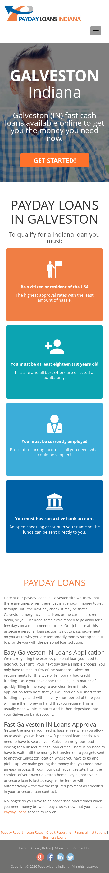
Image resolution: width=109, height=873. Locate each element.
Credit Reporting (58, 832)
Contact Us (81, 848)
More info (62, 848)
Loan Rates (34, 832)
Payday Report (12, 832)
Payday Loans (55, 583)
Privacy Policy (40, 848)
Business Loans (54, 837)
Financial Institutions (90, 832)
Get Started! (54, 160)
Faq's (23, 848)
